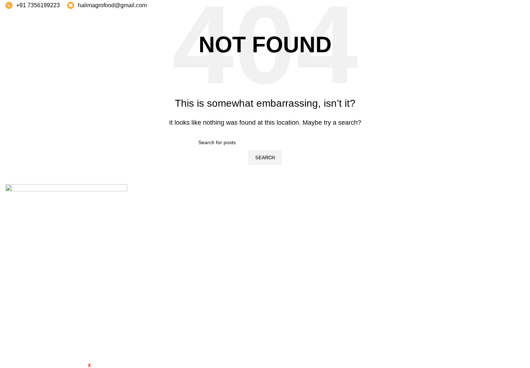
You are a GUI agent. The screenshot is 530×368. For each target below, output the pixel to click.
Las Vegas (283, 270)
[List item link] (66, 301)
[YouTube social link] (510, 5)
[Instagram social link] (501, 5)
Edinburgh (283, 230)
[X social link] (491, 5)
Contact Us (461, 270)
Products (458, 230)
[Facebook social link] (482, 5)
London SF (284, 216)
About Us (459, 216)
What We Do (463, 243)
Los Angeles (286, 243)
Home (455, 203)
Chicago (281, 257)
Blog (453, 257)
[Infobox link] (32, 5)
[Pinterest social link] (520, 5)
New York (282, 203)
